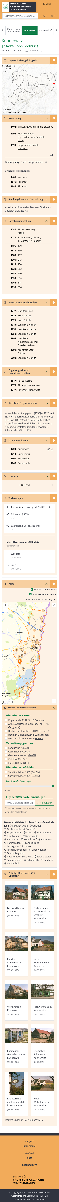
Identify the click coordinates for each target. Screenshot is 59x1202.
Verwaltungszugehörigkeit (23, 302)
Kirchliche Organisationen (23, 403)
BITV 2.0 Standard (36, 1199)
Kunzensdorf (45, 30)
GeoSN (39, 738)
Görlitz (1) (31, 46)
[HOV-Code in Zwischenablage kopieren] (27, 51)
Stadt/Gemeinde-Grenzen (45, 594)
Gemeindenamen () (22, 755)
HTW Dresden (40, 731)
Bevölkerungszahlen (20, 221)
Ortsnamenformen (19, 440)
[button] (52, 449)
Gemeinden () (19, 751)
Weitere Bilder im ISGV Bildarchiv (23, 1119)
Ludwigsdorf (13, 846)
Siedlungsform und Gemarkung (26, 199)
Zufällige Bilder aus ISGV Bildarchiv (22, 874)
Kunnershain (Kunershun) (13, 30)
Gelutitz (36, 825)
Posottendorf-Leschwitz (20, 856)
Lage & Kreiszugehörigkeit (22, 60)
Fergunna (14, 727)
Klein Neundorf (26, 133)
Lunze (28, 846)
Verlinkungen (15, 498)
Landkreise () (19, 747)
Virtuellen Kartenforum (16, 812)
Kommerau (13, 839)
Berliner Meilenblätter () (28, 731)
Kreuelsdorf (30, 839)
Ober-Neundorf (40, 849)
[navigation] (29, 30)
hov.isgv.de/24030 (35, 507)
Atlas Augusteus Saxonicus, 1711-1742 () (28, 725)
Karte (11, 583)
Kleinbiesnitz (14, 836)
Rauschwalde (44, 856)
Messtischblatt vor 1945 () (25, 738)
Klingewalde (31, 836)
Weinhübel (13, 863)
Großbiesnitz (14, 829)
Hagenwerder (14, 832)
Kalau (29, 832)
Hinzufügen (45, 802)
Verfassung (15, 118)
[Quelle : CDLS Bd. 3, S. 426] (52, 449)
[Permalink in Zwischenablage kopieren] (49, 507)
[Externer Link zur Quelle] (48, 449)
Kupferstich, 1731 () (26, 720)
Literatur (13, 476)
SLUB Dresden (36, 720)
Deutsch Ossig (20, 825)
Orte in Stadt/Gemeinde (45, 589)
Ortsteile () (17, 759)
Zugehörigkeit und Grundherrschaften (19, 372)
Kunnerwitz (47, 839)
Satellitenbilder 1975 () (24, 775)
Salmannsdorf (14, 860)
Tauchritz (48, 860)
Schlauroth (33, 860)
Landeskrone (32, 842)
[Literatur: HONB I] (52, 485)
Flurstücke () (18, 762)
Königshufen (14, 842)
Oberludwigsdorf (16, 853)
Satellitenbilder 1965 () (24, 772)
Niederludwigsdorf (17, 849)
